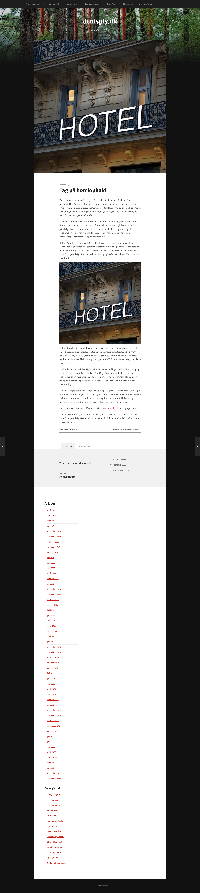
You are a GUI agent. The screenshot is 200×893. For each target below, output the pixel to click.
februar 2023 (52, 700)
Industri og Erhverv (91, 4)
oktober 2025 (53, 542)
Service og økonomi (55, 847)
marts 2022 (52, 757)
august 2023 (52, 668)
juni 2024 (51, 615)
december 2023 (54, 647)
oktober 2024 (53, 600)
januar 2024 (52, 642)
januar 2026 (52, 526)
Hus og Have (71, 4)
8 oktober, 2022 (119, 465)
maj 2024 (51, 621)
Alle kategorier (145, 4)
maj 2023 (51, 684)
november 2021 (54, 778)
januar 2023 (52, 705)
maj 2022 (51, 747)
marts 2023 (52, 694)
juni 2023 (51, 678)
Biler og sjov (128, 4)
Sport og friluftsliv (55, 852)
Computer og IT (53, 4)
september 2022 (54, 726)
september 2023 (54, 663)
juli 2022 (50, 736)
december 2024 (54, 589)
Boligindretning (54, 805)
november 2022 (54, 715)
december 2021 (54, 773)
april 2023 (51, 689)
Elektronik (51, 815)
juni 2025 (51, 563)
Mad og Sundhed (54, 842)
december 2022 (54, 710)
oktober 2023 (53, 657)
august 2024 (52, 605)
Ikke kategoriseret (55, 831)
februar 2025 (52, 579)
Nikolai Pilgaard (119, 460)
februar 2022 (53, 763)
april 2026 (51, 510)
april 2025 (51, 573)
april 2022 (51, 752)
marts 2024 (52, 631)
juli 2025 (50, 558)
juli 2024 (50, 610)
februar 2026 (53, 521)
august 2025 (52, 552)
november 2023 (54, 652)
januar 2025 (52, 584)
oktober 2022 (53, 721)
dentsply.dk (100, 21)
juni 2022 (51, 742)
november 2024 (54, 594)
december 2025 (54, 531)
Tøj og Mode (111, 4)
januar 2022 (52, 768)
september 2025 (54, 547)
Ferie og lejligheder (120, 470)
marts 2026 (52, 515)
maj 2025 (51, 568)
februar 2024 (53, 636)
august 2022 (52, 731)
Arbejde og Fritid (33, 4)
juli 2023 (50, 673)
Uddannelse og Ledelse (57, 863)
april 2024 (51, 626)
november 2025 (54, 536)
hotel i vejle (113, 408)
